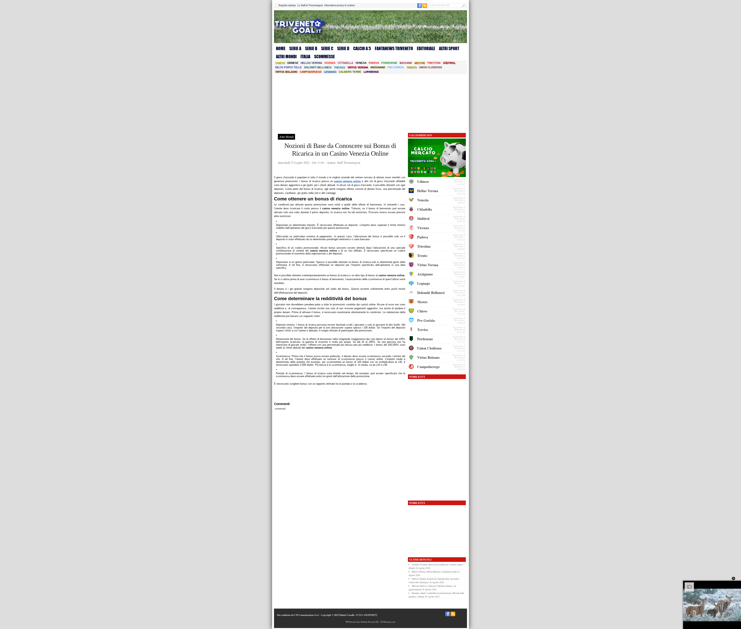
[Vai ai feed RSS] (424, 7)
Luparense (371, 71)
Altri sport (449, 48)
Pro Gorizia (395, 67)
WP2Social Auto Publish (356, 621)
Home (280, 48)
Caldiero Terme (350, 71)
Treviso (339, 67)
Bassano (406, 63)
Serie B (311, 48)
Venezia (360, 63)
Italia (305, 56)
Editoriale (426, 48)
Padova (374, 63)
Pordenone (389, 63)
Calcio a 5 (362, 48)
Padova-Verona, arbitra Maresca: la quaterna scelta (434, 571)
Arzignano (377, 67)
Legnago (330, 71)
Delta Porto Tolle (288, 67)
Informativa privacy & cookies (339, 5)
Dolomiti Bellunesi (318, 67)
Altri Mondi (286, 56)
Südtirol (449, 63)
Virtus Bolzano (286, 71)
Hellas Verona (311, 63)
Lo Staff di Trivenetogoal (310, 5)
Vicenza (329, 63)
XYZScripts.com (388, 621)
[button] (733, 578)
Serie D (343, 48)
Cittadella (345, 63)
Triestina (434, 63)
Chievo (280, 63)
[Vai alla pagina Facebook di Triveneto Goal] (419, 7)
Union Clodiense (430, 67)
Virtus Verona (357, 67)
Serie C (327, 48)
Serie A (295, 48)
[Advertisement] (370, 103)
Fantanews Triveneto (394, 48)
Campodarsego (310, 71)
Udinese (292, 63)
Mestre (419, 63)
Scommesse (324, 56)
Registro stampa (287, 5)
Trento (411, 67)
